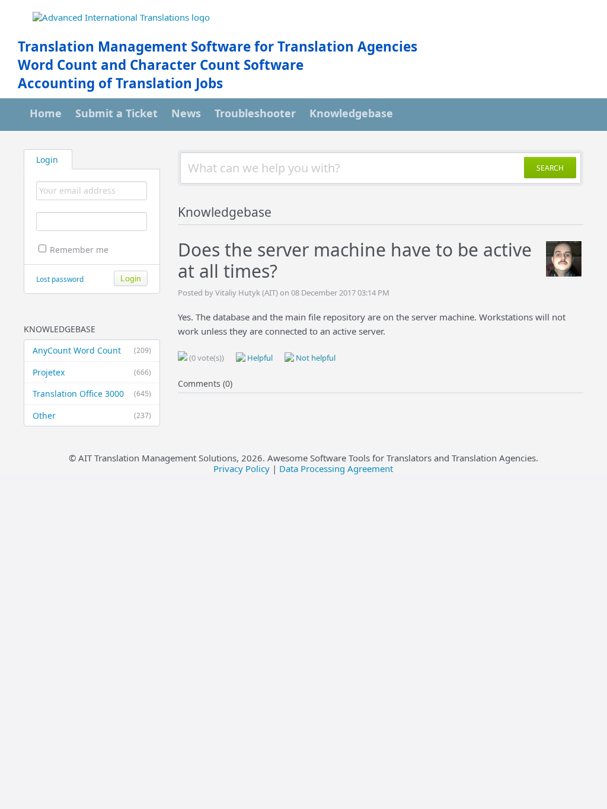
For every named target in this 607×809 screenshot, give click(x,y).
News (186, 113)
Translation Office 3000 (92, 393)
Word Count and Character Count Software (161, 65)
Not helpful (315, 357)
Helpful (259, 357)
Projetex (92, 372)
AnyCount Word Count (92, 350)
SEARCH (550, 168)
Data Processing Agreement (336, 468)
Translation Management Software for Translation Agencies (217, 46)
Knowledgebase (351, 113)
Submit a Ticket (116, 113)
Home (46, 113)
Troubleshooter (255, 113)
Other (92, 415)
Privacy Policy (241, 468)
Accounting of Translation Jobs (120, 83)
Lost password (60, 279)
